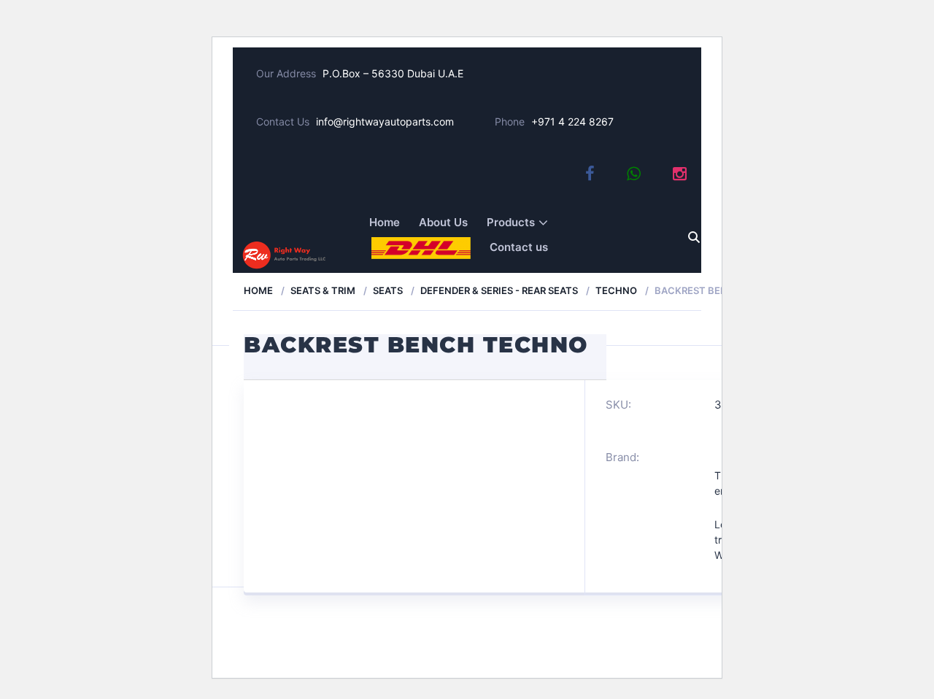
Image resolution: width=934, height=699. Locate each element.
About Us (443, 222)
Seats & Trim (322, 290)
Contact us (519, 247)
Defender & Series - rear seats (499, 290)
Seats (388, 290)
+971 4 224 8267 (572, 121)
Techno (616, 290)
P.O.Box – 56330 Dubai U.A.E (393, 73)
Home (384, 222)
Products (511, 222)
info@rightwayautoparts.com (385, 121)
